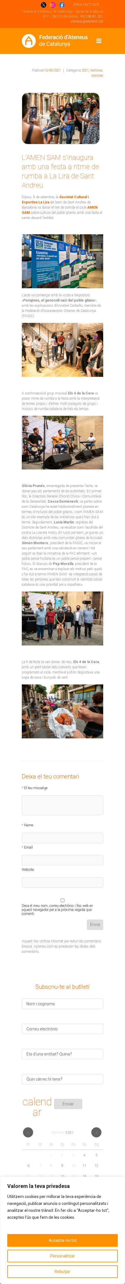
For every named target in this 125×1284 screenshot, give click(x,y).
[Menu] (98, 41)
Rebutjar (62, 1271)
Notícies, (96, 70)
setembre (62, 1132)
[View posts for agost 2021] (28, 1132)
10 (74, 1166)
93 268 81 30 (91, 16)
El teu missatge (35, 788)
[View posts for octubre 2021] (96, 1132)
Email (28, 847)
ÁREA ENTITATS (86, 5)
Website (28, 870)
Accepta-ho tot (62, 1240)
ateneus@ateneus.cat (87, 21)
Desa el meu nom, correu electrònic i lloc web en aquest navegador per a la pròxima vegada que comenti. (57, 906)
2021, (85, 70)
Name (28, 825)
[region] (62, 1230)
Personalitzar (62, 1256)
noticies (97, 76)
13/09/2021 (52, 70)
